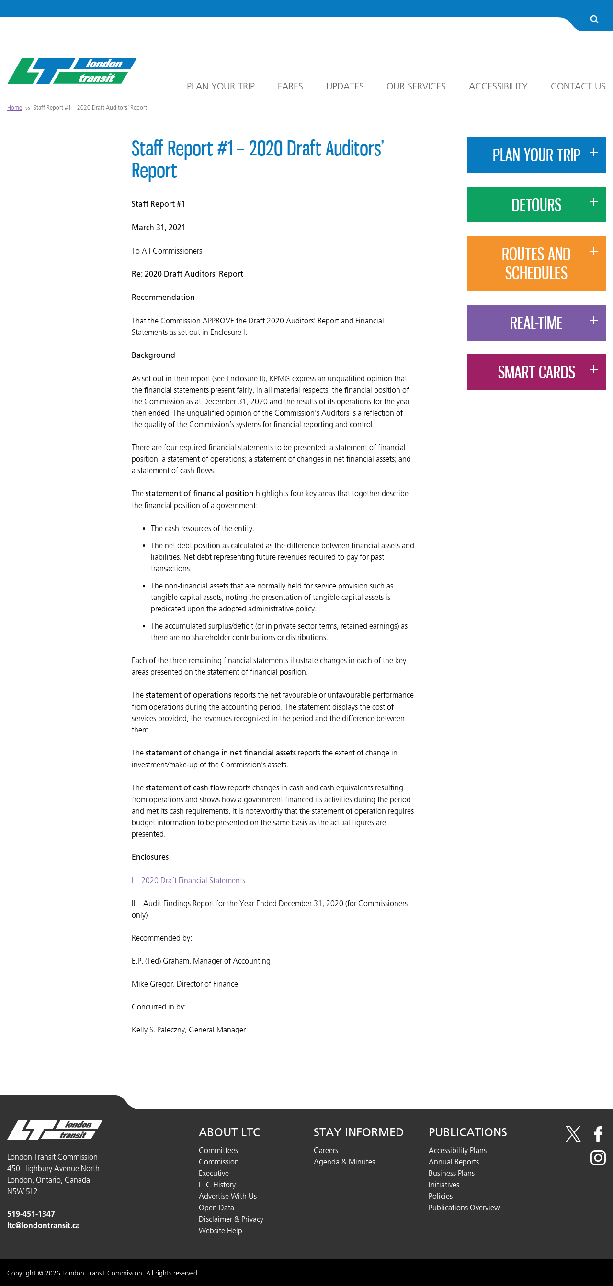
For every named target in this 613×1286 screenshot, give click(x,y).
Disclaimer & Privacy (231, 1219)
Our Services (416, 86)
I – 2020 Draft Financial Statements (188, 880)
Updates (345, 86)
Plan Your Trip (221, 86)
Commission (219, 1161)
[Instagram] (598, 1162)
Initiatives (444, 1184)
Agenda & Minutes (344, 1161)
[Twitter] (573, 1138)
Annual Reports (454, 1161)
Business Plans (452, 1173)
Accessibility (498, 86)
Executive (214, 1173)
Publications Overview (464, 1207)
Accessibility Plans (458, 1150)
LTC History (217, 1184)
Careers (326, 1150)
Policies (441, 1196)
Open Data (216, 1207)
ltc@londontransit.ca (43, 1225)
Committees (218, 1150)
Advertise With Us (228, 1196)
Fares (290, 86)
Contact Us (578, 86)
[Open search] (594, 20)
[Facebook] (598, 1138)
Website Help (220, 1230)
